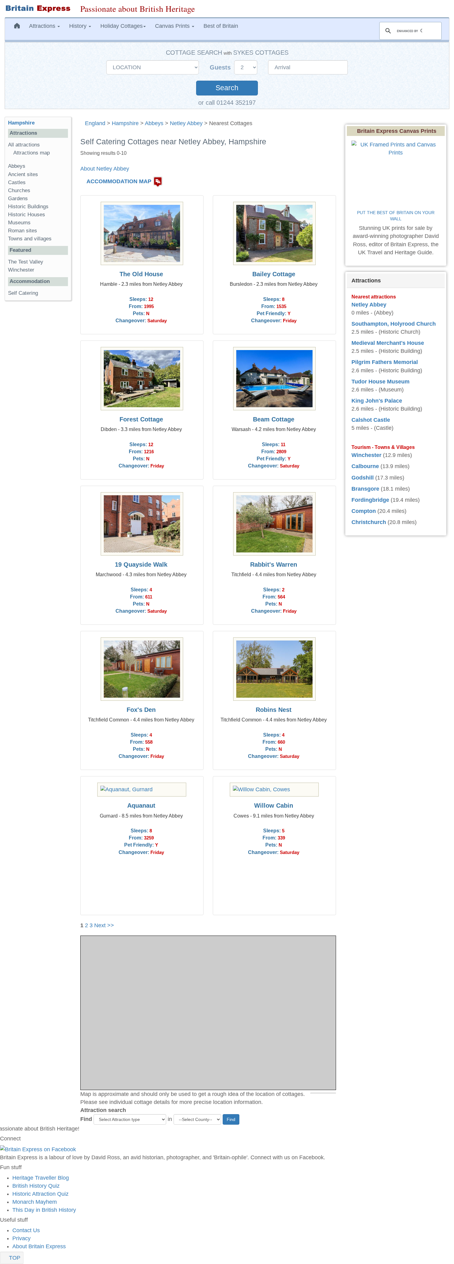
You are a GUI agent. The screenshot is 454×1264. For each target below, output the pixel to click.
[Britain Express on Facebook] (38, 1149)
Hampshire (125, 123)
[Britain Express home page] (38, 9)
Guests (221, 67)
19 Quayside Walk (141, 564)
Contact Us (26, 1230)
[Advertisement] (29, 400)
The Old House (141, 274)
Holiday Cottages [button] (121, 26)
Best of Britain (221, 26)
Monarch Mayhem (34, 1202)
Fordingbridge (370, 500)
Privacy (21, 1238)
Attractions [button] (43, 26)
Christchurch (368, 522)
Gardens (18, 198)
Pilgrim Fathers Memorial (384, 362)
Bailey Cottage (273, 274)
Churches (19, 190)
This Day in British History (44, 1210)
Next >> (104, 925)
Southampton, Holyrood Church (393, 324)
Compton (363, 511)
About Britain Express (39, 1246)
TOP (13, 1258)
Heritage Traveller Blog (40, 1178)
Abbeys (154, 123)
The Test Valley (25, 262)
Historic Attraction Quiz (40, 1194)
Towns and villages (30, 239)
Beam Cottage (273, 419)
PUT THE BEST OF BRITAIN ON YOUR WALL (396, 215)
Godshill (362, 478)
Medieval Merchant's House (387, 343)
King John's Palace (376, 401)
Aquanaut (141, 805)
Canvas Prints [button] (173, 26)
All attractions (24, 145)
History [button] (78, 26)
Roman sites (22, 231)
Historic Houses (26, 215)
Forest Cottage (141, 419)
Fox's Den (141, 709)
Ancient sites (23, 174)
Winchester (21, 270)
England (95, 123)
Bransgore (365, 489)
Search (227, 88)
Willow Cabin (273, 805)
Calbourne (365, 466)
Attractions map (31, 153)
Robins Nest (274, 709)
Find (86, 1119)
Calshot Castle (370, 420)
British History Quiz (36, 1186)
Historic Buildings (28, 206)
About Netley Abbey (104, 169)
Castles (17, 182)
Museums (19, 223)
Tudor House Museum (380, 381)
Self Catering (23, 293)
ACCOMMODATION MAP (118, 181)
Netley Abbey (186, 123)
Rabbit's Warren (273, 564)
